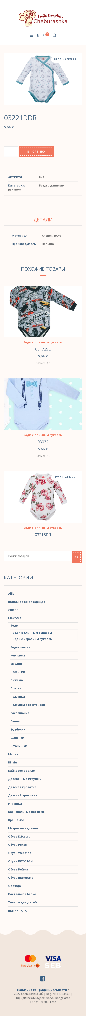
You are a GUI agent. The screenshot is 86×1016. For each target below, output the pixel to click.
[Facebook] (38, 35)
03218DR (43, 534)
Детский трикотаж (23, 795)
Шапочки (17, 738)
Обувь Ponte (17, 845)
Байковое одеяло (21, 770)
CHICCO (13, 610)
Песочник (17, 672)
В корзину (36, 151)
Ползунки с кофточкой (27, 705)
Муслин (16, 663)
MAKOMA (14, 618)
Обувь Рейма (18, 869)
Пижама (16, 680)
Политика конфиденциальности (42, 990)
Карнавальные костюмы (26, 812)
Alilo (11, 593)
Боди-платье (20, 647)
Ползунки (17, 696)
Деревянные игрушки (25, 779)
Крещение (16, 820)
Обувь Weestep (19, 853)
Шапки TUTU (17, 910)
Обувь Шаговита (20, 877)
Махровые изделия (23, 828)
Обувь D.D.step (19, 836)
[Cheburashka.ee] (43, 18)
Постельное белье (22, 894)
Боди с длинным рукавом (43, 342)
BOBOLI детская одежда (26, 602)
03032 (42, 441)
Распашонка (19, 713)
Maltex (13, 754)
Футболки (17, 729)
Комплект (17, 655)
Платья (15, 688)
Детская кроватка (22, 787)
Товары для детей (22, 902)
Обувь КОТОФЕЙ (20, 861)
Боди (14, 625)
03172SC (43, 349)
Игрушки (15, 803)
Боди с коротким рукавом (33, 639)
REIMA (12, 762)
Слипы (15, 721)
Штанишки (18, 746)
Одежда (14, 886)
